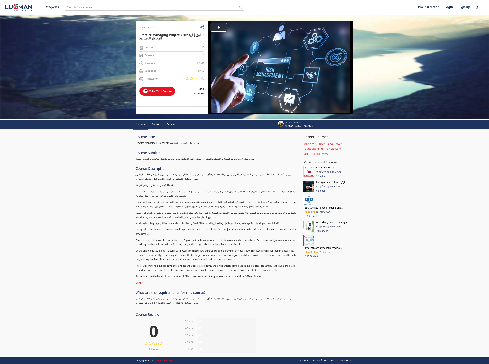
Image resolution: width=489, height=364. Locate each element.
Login (448, 7)
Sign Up (464, 7)
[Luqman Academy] (19, 6)
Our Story (303, 360)
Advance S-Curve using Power (322, 144)
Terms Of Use (319, 360)
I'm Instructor (428, 7)
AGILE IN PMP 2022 (315, 154)
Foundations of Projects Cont (322, 148)
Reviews (171, 124)
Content (156, 124)
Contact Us (345, 360)
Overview (141, 124)
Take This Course (160, 91)
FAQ (333, 360)
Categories (51, 7)
